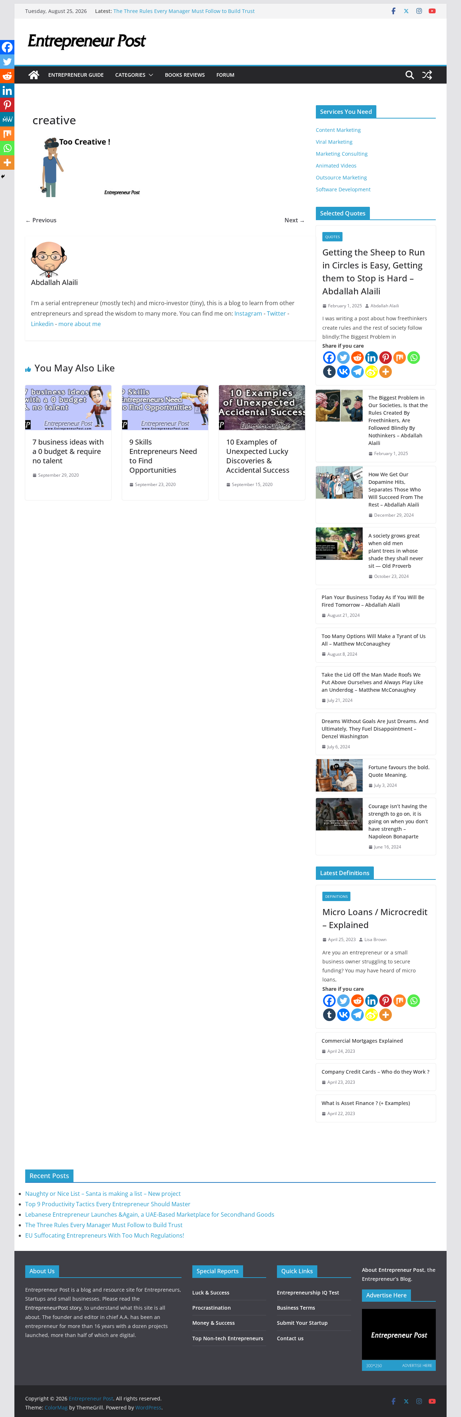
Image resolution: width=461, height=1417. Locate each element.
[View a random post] (427, 75)
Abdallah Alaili (385, 306)
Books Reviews (185, 74)
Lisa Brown (375, 939)
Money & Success (213, 1322)
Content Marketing (338, 129)
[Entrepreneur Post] (33, 75)
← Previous (41, 220)
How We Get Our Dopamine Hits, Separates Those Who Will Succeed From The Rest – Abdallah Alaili (395, 489)
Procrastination (211, 1307)
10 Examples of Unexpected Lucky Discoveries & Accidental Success (258, 456)
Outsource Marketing (341, 177)
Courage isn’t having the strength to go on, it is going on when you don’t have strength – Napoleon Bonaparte (398, 821)
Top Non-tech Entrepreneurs (227, 1338)
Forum (225, 74)
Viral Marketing (334, 141)
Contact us (290, 1338)
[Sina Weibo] (371, 371)
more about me (79, 324)
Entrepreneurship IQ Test (308, 1292)
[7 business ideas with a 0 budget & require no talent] (68, 390)
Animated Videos (336, 165)
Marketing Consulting (342, 153)
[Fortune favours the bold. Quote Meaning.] (339, 776)
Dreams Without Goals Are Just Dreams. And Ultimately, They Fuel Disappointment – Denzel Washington (375, 729)
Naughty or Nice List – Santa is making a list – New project (103, 1194)
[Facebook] (329, 357)
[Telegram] (357, 371)
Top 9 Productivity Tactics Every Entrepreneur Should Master (108, 1204)
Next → (295, 220)
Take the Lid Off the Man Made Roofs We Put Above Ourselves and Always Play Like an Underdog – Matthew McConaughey (372, 682)
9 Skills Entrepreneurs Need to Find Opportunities (163, 456)
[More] (385, 371)
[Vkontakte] (343, 371)
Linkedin (42, 324)
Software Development (343, 189)
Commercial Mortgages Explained (362, 1040)
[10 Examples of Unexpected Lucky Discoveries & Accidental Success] (262, 390)
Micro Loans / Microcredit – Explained (375, 918)
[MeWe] (7, 119)
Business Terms (296, 1307)
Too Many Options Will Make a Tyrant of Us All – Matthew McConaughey (374, 640)
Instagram (248, 313)
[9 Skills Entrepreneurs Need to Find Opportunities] (165, 390)
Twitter (276, 313)
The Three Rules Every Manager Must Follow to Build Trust (184, 11)
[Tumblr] (329, 371)
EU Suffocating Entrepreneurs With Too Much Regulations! (104, 1235)
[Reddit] (357, 357)
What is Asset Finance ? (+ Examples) (366, 1103)
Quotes (332, 236)
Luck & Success (210, 1292)
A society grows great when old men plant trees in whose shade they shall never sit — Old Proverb (395, 550)
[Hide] (3, 176)
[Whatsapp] (413, 357)
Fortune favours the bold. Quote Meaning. (399, 771)
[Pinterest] (385, 357)
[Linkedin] (371, 357)
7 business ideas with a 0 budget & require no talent (68, 451)
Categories (130, 74)
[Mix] (399, 357)
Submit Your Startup (302, 1322)
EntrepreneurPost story (53, 1307)
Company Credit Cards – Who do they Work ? (375, 1071)
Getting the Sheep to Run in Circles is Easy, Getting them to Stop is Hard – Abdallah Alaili (373, 271)
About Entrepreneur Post (393, 1269)
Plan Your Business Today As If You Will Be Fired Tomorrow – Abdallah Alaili (373, 601)
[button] (149, 75)
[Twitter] (343, 357)
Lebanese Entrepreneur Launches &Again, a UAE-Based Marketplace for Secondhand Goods (149, 1214)
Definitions (336, 896)
